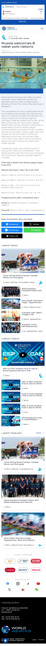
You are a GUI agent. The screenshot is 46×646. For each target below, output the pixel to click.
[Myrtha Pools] (23, 561)
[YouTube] (38, 584)
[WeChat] (36, 590)
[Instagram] (18, 584)
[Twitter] (9, 590)
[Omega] (10, 570)
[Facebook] (8, 584)
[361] (10, 561)
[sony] (23, 570)
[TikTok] (28, 584)
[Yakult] (36, 570)
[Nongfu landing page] (36, 561)
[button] (11, 224)
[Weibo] (23, 590)
